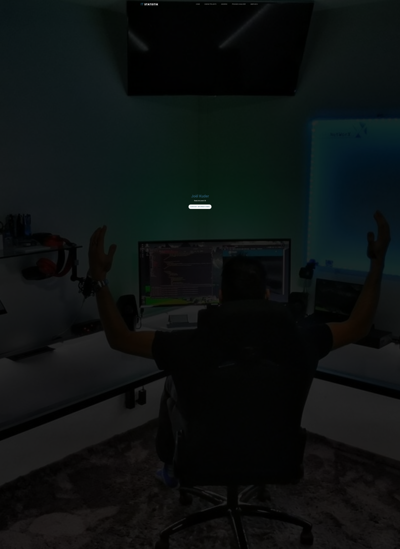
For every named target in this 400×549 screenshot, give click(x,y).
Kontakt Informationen (200, 206)
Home (198, 4)
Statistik (149, 3)
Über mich (254, 4)
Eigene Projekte (210, 4)
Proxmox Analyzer (239, 4)
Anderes (224, 4)
